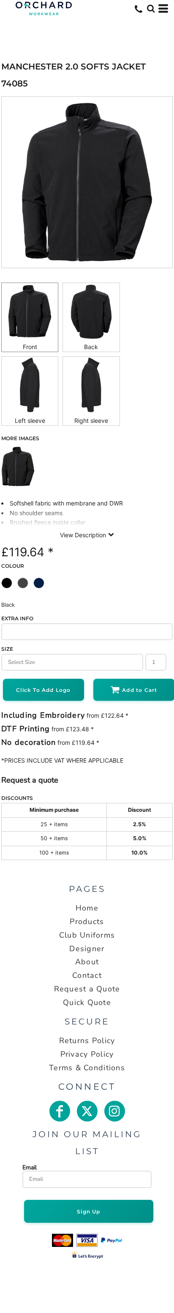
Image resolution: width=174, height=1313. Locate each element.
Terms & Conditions (87, 1068)
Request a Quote (87, 989)
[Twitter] (87, 1111)
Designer (86, 949)
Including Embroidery (43, 715)
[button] (151, 8)
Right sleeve (91, 420)
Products (87, 921)
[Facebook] (59, 1111)
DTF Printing (25, 729)
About (87, 962)
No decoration (28, 742)
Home (87, 908)
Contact (87, 975)
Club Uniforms (87, 935)
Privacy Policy (87, 1054)
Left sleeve (30, 420)
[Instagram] (114, 1111)
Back (91, 346)
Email (29, 1167)
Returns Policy (87, 1040)
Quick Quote (87, 1002)
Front (30, 346)
